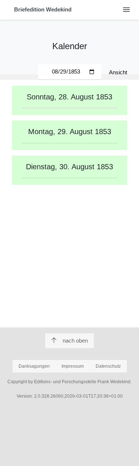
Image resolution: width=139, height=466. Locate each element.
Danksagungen (34, 366)
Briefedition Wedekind (43, 9)
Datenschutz (108, 366)
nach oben (75, 340)
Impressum (73, 366)
